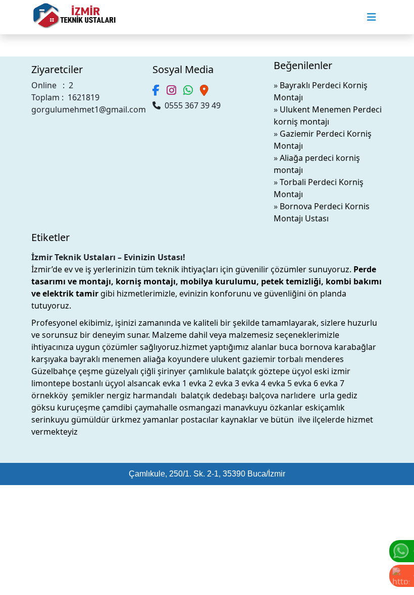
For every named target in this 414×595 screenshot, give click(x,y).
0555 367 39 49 (191, 105)
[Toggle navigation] (371, 17)
